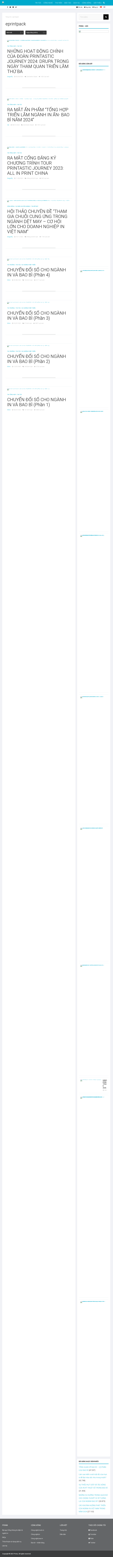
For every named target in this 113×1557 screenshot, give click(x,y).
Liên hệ (4, 1546)
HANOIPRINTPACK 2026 (105, 1084)
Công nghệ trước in (37, 1530)
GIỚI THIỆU (97, 3)
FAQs (4, 1537)
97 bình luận (28, 323)
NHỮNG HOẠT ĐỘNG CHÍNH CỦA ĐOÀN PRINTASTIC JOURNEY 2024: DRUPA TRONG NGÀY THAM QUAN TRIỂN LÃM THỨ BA (38, 61)
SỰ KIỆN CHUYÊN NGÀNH (23, 206)
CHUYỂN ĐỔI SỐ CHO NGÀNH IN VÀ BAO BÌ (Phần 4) (36, 272)
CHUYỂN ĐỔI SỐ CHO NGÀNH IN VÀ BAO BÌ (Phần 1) (36, 402)
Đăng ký (95, 7)
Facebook (93, 1530)
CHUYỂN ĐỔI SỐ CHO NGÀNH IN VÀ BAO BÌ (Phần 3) (36, 316)
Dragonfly (10, 76)
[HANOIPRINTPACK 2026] (90, 1079)
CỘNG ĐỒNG (86, 3)
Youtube (93, 1534)
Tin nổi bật (34, 206)
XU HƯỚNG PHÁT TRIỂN (28, 265)
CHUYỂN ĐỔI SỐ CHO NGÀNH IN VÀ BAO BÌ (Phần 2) (36, 359)
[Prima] (4, 1)
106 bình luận (28, 280)
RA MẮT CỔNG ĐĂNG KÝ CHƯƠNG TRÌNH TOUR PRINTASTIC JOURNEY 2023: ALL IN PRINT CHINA (35, 165)
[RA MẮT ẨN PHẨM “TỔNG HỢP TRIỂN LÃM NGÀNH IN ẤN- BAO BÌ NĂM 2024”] (38, 98)
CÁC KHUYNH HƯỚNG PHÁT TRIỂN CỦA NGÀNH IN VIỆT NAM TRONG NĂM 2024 (92, 1508)
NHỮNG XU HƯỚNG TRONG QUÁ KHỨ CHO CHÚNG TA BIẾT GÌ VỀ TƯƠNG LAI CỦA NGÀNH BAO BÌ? (93, 1498)
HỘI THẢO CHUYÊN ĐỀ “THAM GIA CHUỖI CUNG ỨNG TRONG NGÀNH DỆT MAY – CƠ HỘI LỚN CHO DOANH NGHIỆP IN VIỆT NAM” (37, 221)
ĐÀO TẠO (67, 3)
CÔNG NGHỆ (48, 3)
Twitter (92, 1543)
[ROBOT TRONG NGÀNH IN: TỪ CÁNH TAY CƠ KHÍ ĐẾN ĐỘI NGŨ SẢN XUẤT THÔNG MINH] (92, 965)
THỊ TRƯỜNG (11, 265)
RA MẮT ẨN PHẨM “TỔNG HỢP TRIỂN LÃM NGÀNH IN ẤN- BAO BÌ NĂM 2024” (38, 114)
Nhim (8, 280)
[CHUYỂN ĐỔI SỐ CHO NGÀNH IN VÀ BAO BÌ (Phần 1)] (28, 388)
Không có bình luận (32, 178)
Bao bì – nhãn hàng (37, 1543)
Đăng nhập (88, 7)
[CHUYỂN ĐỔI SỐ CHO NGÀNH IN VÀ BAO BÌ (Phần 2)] (28, 345)
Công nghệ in (35, 1534)
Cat (8, 125)
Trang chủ (8, 17)
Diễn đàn (80, 7)
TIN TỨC (38, 3)
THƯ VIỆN (58, 3)
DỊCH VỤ (76, 3)
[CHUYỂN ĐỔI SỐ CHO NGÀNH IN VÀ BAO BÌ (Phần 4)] (28, 259)
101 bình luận (28, 410)
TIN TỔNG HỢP (11, 46)
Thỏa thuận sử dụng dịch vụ (11, 1541)
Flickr (92, 1538)
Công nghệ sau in (37, 1538)
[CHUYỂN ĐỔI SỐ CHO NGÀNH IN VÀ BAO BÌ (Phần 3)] (28, 302)
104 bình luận (28, 366)
